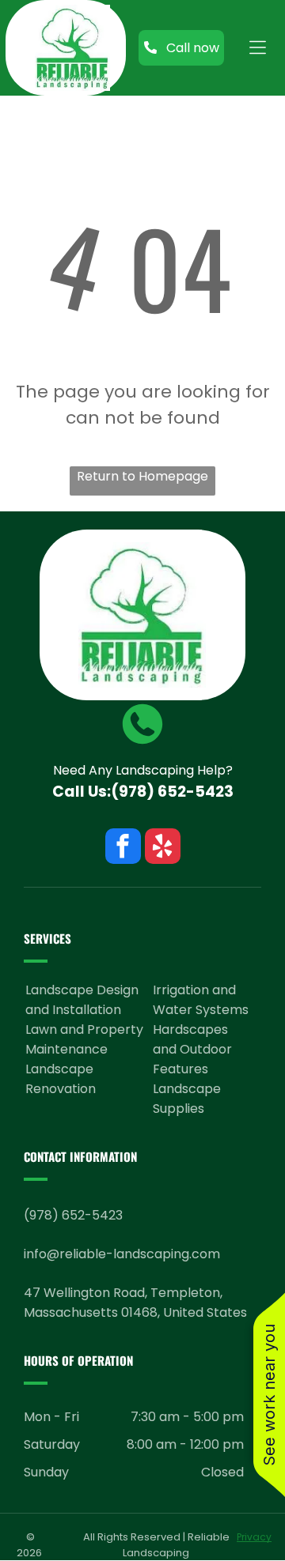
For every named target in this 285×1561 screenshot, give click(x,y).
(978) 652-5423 (172, 791)
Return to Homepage (142, 476)
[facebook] (123, 848)
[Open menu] (257, 47)
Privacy (254, 1537)
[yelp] (162, 848)
